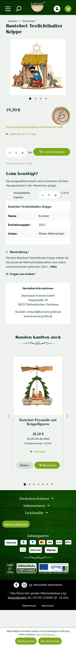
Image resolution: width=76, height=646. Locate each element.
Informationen (34, 506)
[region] (38, 71)
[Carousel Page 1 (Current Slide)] (25, 484)
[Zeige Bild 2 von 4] (36, 98)
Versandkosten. (17, 597)
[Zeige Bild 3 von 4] (41, 98)
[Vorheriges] (8, 416)
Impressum (48, 605)
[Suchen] (18, 8)
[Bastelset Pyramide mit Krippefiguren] (38, 385)
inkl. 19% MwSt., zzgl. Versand (38, 438)
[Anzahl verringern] (9, 152)
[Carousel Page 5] (43, 484)
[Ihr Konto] (57, 8)
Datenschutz (29, 605)
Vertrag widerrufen (16, 524)
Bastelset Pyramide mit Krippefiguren (38, 422)
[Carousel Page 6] (47, 484)
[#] (16, 585)
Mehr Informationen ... (46, 634)
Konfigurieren (25, 641)
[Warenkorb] (68, 8)
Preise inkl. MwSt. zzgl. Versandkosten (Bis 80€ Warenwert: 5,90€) (34, 127)
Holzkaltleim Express (22, 195)
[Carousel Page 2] (29, 484)
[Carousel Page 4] (38, 484)
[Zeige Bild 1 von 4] (30, 98)
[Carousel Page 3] (34, 484)
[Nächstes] (67, 416)
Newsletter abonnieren (47, 585)
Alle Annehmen (50, 641)
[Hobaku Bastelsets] (61, 109)
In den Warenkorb (53, 152)
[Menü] (7, 8)
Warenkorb (48, 465)
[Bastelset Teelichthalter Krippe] (38, 67)
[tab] (38, 259)
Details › (25, 465)
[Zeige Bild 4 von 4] (46, 98)
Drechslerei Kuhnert (34, 498)
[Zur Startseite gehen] (38, 6)
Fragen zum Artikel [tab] (22, 274)
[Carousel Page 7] (51, 484)
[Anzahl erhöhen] (22, 152)
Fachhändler (34, 513)
